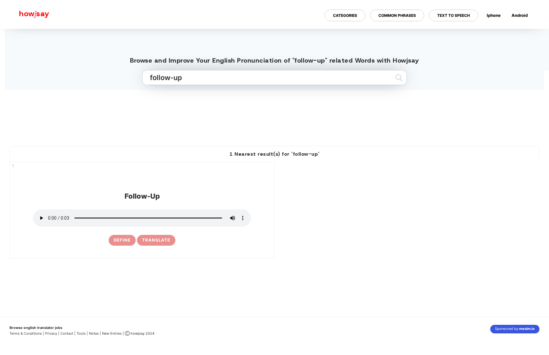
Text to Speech (453, 15)
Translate (156, 239)
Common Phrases (397, 15)
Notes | (95, 333)
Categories (345, 15)
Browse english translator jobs (36, 327)
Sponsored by (515, 328)
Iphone (494, 15)
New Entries (112, 333)
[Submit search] (399, 77)
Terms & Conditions (26, 333)
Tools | (82, 333)
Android (520, 15)
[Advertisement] (274, 115)
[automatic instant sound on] (521, 36)
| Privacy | (51, 333)
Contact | (68, 333)
